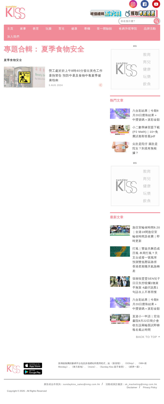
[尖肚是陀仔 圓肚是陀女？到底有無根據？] (120, 147)
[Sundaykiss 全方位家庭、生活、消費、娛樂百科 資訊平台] (27, 12)
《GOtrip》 (129, 363)
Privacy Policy (150, 387)
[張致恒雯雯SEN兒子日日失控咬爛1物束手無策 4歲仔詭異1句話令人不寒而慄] (120, 281)
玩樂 (49, 28)
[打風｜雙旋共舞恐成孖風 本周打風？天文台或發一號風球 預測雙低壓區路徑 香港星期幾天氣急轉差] (120, 251)
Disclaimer (132, 387)
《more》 (91, 367)
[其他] (100, 86)
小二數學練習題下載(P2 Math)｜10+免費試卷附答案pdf (146, 132)
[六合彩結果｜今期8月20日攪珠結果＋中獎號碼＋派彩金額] (120, 113)
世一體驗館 (104, 28)
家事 (23, 28)
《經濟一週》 (134, 367)
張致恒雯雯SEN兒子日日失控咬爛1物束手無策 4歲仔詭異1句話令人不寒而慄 (146, 285)
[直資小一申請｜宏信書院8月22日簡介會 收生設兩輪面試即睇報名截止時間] (120, 319)
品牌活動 (150, 28)
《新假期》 (116, 363)
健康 (74, 28)
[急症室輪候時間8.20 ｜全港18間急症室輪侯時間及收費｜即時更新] (120, 230)
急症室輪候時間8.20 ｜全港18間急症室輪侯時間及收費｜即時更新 (146, 234)
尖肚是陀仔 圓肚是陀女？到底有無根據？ (145, 148)
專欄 (87, 28)
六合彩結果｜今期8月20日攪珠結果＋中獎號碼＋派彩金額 (146, 115)
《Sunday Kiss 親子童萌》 (112, 367)
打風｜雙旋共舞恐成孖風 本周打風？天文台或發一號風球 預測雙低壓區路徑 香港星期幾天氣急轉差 (146, 260)
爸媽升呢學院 (128, 28)
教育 (36, 28)
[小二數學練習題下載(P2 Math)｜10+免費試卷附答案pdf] (120, 130)
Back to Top (146, 337)
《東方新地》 (77, 367)
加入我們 (13, 36)
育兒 (61, 28)
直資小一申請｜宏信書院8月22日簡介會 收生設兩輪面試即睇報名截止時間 (146, 323)
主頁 (10, 28)
